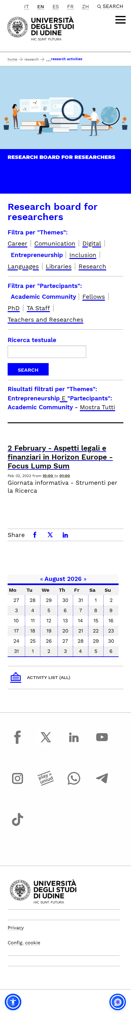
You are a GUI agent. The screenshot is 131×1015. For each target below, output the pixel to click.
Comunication (54, 243)
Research (31, 59)
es (55, 7)
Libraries (59, 266)
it (26, 7)
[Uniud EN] (40, 28)
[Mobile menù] (120, 19)
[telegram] (102, 784)
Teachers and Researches (45, 319)
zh (85, 7)
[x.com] (46, 743)
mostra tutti (97, 407)
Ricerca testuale (32, 340)
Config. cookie (24, 943)
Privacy (16, 928)
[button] (13, 1002)
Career (17, 243)
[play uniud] (46, 784)
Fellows (93, 296)
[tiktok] (17, 825)
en (40, 7)
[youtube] (102, 743)
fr (70, 7)
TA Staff (38, 308)
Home (12, 59)
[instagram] (17, 784)
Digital (91, 243)
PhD (14, 308)
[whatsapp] (74, 784)
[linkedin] (74, 743)
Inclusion (82, 255)
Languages (23, 266)
